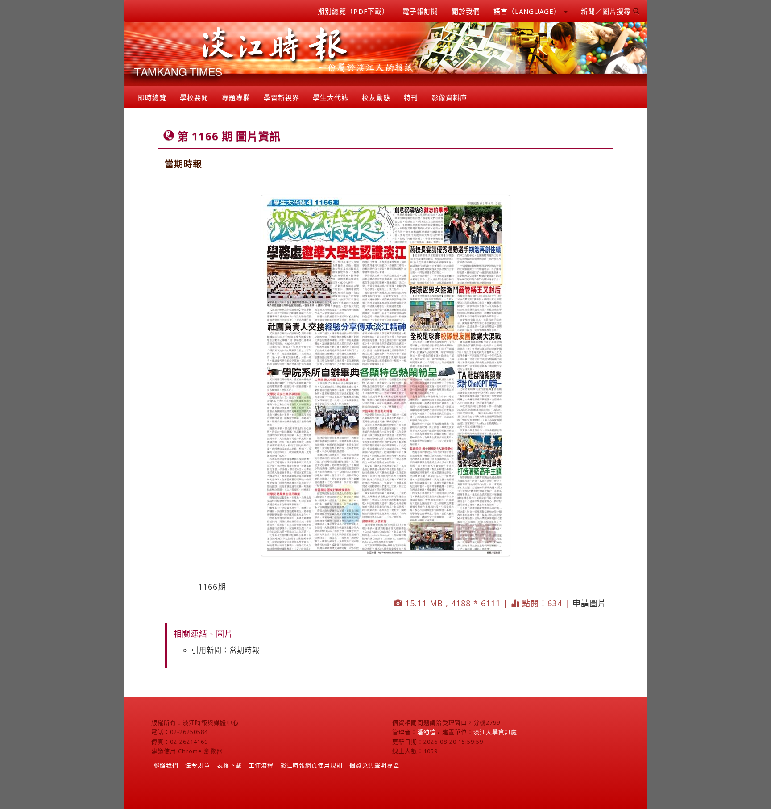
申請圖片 (589, 603)
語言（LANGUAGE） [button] (528, 11)
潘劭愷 (426, 732)
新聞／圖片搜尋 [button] (607, 11)
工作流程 (261, 765)
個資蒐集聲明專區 (374, 765)
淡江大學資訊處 (495, 732)
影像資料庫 (449, 97)
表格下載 (229, 765)
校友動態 (376, 97)
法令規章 (197, 765)
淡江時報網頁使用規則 (311, 765)
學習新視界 (281, 97)
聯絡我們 (165, 765)
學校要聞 (194, 97)
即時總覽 (152, 97)
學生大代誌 (330, 97)
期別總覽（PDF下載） (353, 11)
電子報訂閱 (420, 11)
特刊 (411, 97)
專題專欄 (236, 97)
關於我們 (466, 11)
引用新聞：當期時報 (225, 650)
